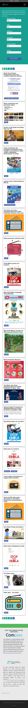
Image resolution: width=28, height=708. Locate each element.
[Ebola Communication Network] (5, 4)
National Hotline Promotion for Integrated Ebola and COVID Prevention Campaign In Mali (13, 408)
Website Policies (6, 693)
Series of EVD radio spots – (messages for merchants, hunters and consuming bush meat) (13, 499)
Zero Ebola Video (9, 573)
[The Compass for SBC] (14, 635)
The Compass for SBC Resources (13, 653)
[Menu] (24, 4)
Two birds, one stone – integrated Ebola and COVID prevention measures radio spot (14, 211)
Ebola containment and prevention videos (11, 104)
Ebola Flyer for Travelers (11, 449)
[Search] (20, 4)
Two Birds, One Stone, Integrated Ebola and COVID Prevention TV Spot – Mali (12, 387)
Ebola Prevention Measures (12, 359)
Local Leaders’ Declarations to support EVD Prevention (13, 477)
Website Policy (14, 705)
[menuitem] (20, 4)
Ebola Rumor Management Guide (14, 546)
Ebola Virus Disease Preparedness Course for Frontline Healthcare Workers (13, 74)
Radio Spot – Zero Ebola (11, 592)
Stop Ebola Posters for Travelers (14, 421)
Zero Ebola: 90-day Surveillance (13, 527)
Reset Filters (14, 58)
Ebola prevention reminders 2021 (14, 238)
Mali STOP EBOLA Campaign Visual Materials (13, 293)
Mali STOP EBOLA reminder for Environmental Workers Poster (13, 331)
